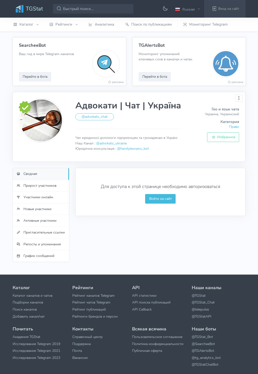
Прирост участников (39, 185)
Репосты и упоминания (41, 244)
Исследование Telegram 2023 (36, 357)
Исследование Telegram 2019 (36, 343)
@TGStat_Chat (203, 302)
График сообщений (38, 255)
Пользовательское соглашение (157, 336)
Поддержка (81, 343)
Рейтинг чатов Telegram (91, 302)
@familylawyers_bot (133, 148)
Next (250, 62)
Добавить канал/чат (29, 316)
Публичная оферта (147, 350)
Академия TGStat (26, 336)
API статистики (144, 295)
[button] (188, 9)
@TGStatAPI (201, 316)
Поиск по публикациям (151, 24)
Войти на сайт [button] (160, 198)
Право (234, 126)
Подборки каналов (28, 302)
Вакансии (80, 357)
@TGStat (199, 295)
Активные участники (39, 220)
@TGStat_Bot (202, 336)
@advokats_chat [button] (95, 116)
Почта (77, 350)
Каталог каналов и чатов (32, 295)
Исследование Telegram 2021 (36, 350)
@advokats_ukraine (111, 143)
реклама (117, 82)
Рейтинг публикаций (89, 309)
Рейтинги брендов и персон (95, 316)
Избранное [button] (225, 136)
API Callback (142, 309)
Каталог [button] (26, 24)
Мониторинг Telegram (208, 24)
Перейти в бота (35, 76)
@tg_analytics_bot (206, 357)
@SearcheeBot (203, 343)
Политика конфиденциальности (157, 343)
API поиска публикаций (151, 302)
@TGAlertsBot (203, 350)
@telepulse (200, 309)
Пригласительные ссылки (43, 232)
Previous (7, 62)
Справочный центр (87, 336)
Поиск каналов (25, 309)
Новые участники (36, 208)
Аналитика (104, 24)
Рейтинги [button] (64, 24)
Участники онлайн (37, 197)
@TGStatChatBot (205, 364)
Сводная (29, 173)
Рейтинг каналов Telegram (93, 295)
